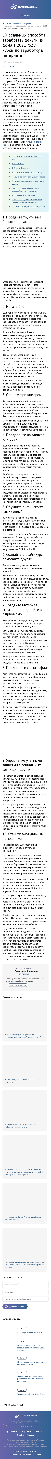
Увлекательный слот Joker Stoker (31, 1394)
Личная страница (22, 974)
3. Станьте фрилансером (22, 168)
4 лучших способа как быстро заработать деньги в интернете (23, 1218)
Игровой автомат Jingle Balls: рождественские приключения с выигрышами (30, 1378)
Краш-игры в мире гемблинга (29, 1332)
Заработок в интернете (22, 24)
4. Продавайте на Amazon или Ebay (27, 172)
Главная (8, 24)
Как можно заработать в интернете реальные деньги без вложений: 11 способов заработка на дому (24, 1264)
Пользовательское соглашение (25, 1451)
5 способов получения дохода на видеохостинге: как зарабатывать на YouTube (24, 1035)
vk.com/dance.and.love (18, 985)
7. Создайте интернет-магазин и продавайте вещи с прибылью (25, 189)
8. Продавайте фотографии (23, 195)
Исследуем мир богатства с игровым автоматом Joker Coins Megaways (30, 1347)
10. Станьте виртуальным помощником (28, 206)
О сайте (20, 1435)
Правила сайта (13, 1431)
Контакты (40, 1431)
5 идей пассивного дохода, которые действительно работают (20, 1125)
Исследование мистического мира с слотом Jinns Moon (32, 1363)
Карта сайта (28, 1431)
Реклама (30, 1435)
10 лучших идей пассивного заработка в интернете (22, 1080)
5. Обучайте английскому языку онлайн (28, 177)
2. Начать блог (18, 163)
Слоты (22, 1328)
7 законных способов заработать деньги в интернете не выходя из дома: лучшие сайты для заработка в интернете (24, 1172)
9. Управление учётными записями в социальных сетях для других (27, 200)
